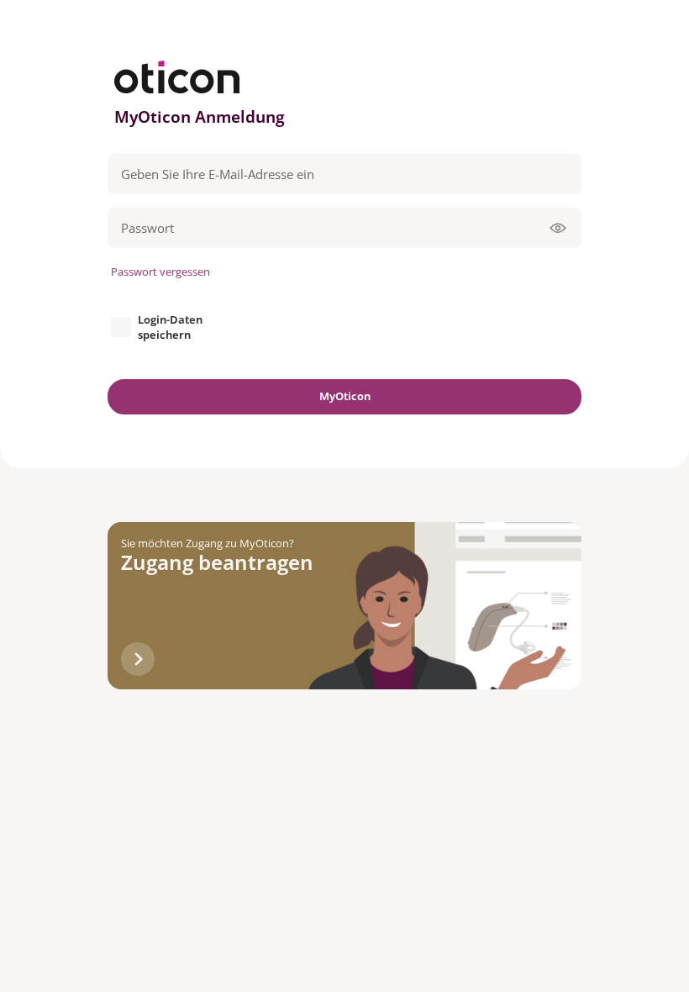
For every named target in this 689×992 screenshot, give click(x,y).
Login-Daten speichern (170, 327)
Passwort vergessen (160, 271)
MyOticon (345, 396)
